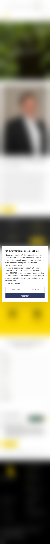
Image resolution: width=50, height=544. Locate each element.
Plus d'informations (13, 283)
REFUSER (35, 289)
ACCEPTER (25, 296)
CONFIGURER (15, 289)
